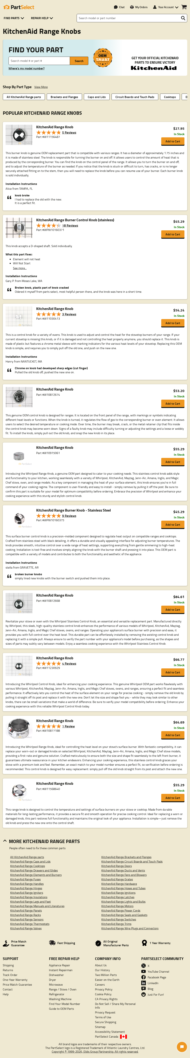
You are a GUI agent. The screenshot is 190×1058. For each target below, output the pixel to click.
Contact (8, 989)
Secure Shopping (105, 1022)
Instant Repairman (61, 970)
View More (41, 87)
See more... (20, 268)
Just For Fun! (156, 994)
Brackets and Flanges (64, 97)
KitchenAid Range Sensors (26, 919)
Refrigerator (56, 994)
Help (6, 994)
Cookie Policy (103, 994)
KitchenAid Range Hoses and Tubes (123, 888)
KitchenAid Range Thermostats (29, 924)
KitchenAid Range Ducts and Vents (123, 870)
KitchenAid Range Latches (117, 897)
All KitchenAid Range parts (24, 97)
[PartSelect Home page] (18, 7)
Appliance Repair (59, 965)
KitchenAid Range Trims (116, 924)
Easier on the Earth (107, 980)
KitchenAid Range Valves (26, 928)
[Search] (183, 18)
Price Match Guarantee (17, 984)
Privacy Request (105, 1012)
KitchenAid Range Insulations (28, 897)
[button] (14, 18)
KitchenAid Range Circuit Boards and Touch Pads (132, 861)
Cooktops (170, 97)
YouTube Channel (158, 971)
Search (79, 61)
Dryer (52, 980)
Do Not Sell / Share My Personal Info (115, 1006)
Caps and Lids (97, 97)
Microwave (56, 984)
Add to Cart (173, 141)
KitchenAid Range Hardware (119, 884)
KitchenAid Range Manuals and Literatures (37, 906)
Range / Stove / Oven (62, 989)
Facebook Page (157, 977)
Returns (8, 970)
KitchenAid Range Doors (116, 866)
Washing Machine (60, 999)
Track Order (10, 975)
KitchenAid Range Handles (27, 884)
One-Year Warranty (15, 980)
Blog (150, 989)
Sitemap (100, 1027)
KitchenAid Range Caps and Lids (30, 861)
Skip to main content (95, 39)
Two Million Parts (106, 975)
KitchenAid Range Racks (25, 915)
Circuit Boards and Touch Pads (134, 97)
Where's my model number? (27, 68)
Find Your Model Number (64, 1004)
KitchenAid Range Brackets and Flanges (126, 857)
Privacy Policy (103, 989)
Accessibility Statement (110, 1032)
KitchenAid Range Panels (26, 910)
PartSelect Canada (106, 1036)
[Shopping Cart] (184, 7)
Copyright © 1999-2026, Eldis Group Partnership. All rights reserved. (95, 1051)
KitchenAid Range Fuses (25, 879)
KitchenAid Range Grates (117, 879)
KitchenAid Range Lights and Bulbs (123, 901)
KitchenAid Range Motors (117, 906)
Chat (122, 7)
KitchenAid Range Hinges (26, 888)
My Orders (141, 7)
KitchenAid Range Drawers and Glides (34, 870)
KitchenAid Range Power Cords (120, 910)
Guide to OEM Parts (61, 1009)
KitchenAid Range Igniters (26, 893)
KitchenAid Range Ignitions (118, 893)
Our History (102, 970)
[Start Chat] (182, 1047)
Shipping (8, 965)
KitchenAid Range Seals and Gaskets (124, 915)
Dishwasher (56, 975)
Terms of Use (103, 1017)
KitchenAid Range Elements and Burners (36, 875)
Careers (100, 984)
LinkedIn (153, 983)
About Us (101, 965)
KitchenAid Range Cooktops (27, 866)
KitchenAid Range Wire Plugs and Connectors (129, 928)
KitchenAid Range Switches (118, 919)
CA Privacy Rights (106, 999)
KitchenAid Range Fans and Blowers (124, 875)
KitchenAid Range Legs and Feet (30, 901)
